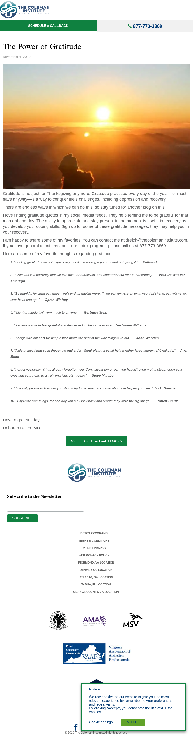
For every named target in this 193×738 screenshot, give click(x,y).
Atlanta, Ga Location (96, 577)
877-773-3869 (147, 26)
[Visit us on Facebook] (75, 729)
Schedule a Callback (48, 26)
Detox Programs (94, 533)
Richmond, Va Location (96, 562)
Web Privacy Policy (94, 555)
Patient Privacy (94, 548)
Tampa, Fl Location (96, 584)
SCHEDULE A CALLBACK (96, 441)
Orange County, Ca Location (96, 591)
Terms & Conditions (93, 540)
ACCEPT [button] (133, 722)
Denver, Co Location (96, 570)
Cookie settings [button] (101, 722)
